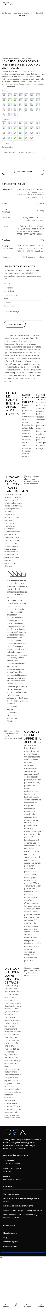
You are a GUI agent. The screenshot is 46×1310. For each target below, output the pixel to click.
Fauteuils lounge (26, 58)
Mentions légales (10, 1241)
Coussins (5, 119)
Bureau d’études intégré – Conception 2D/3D (22, 1210)
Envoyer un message (15, 324)
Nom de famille (9, 291)
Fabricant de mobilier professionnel (18, 1205)
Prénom (7, 283)
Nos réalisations (10, 1233)
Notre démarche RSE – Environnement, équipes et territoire (20, 1216)
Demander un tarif (24, 171)
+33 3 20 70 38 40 (11, 1163)
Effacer (6, 143)
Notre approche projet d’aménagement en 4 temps (22, 1200)
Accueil (4, 58)
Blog (5, 1237)
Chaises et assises (13, 58)
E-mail (6, 298)
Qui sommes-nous (11, 1194)
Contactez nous (10, 1246)
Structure (6, 91)
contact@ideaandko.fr (12, 1179)
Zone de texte (9, 306)
